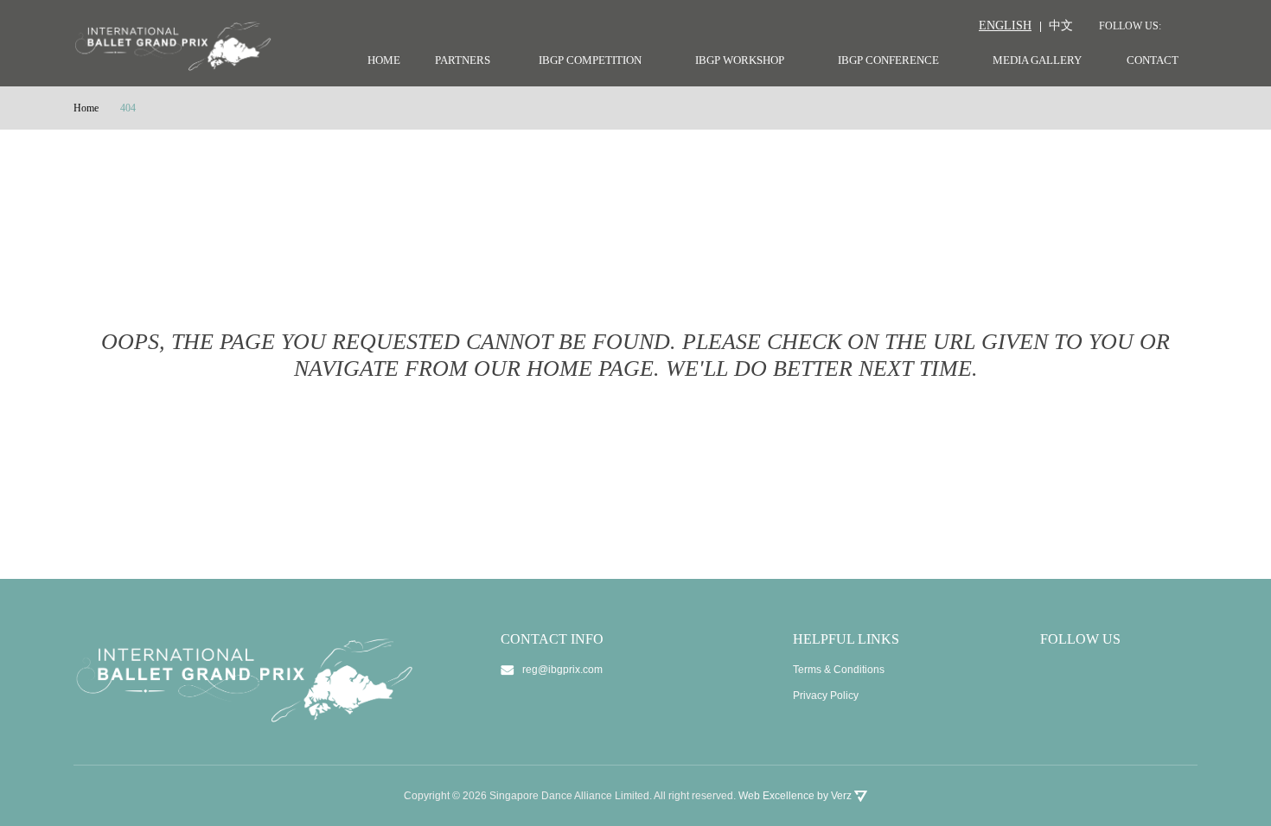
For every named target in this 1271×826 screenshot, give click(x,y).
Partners (462, 60)
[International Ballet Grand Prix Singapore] (178, 45)
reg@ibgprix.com (562, 670)
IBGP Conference (888, 60)
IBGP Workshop (739, 60)
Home (383, 60)
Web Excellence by (795, 796)
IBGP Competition (590, 60)
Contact (1152, 60)
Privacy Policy (826, 695)
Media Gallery (1037, 60)
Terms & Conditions (839, 670)
